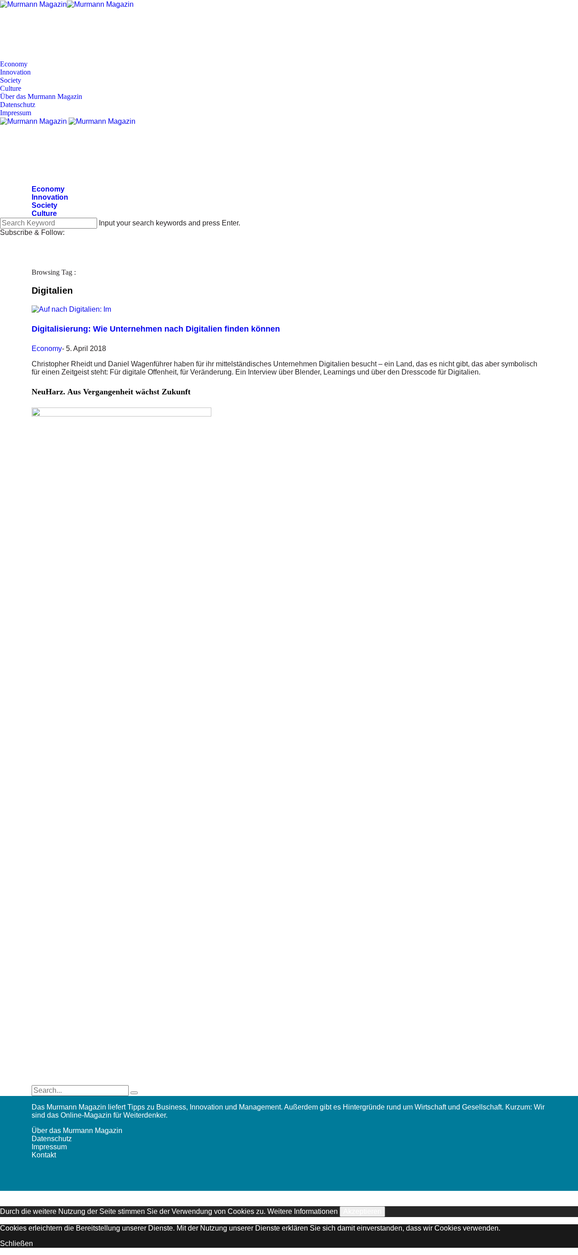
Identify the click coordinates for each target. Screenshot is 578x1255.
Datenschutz (17, 104)
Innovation (15, 72)
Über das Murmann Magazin (41, 96)
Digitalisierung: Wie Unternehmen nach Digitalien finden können (156, 328)
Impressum (15, 113)
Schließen (16, 1243)
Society (10, 80)
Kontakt (44, 1155)
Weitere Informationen (302, 1211)
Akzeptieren (362, 1211)
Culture (10, 88)
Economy (14, 64)
